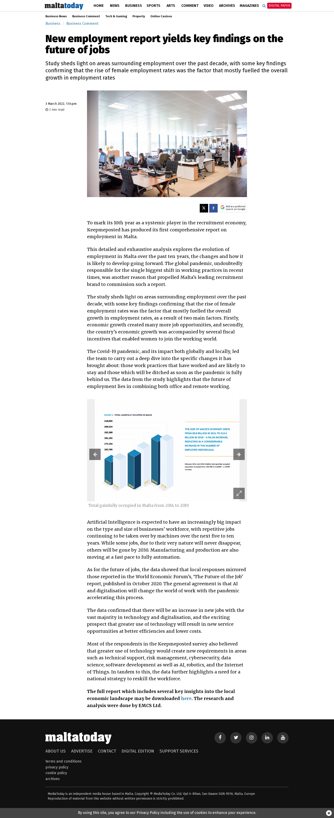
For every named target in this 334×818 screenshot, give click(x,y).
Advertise (81, 751)
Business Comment (86, 16)
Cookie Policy (56, 773)
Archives (227, 5)
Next (239, 454)
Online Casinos (161, 16)
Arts (171, 5)
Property (138, 16)
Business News (56, 16)
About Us (55, 751)
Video (209, 5)
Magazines (249, 5)
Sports (153, 5)
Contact (107, 751)
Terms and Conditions (63, 761)
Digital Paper (279, 6)
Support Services (179, 751)
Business (133, 5)
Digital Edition (138, 751)
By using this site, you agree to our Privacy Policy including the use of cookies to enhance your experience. (167, 812)
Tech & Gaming (116, 16)
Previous (95, 454)
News (115, 5)
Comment (189, 5)
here (186, 698)
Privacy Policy (56, 767)
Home (99, 5)
